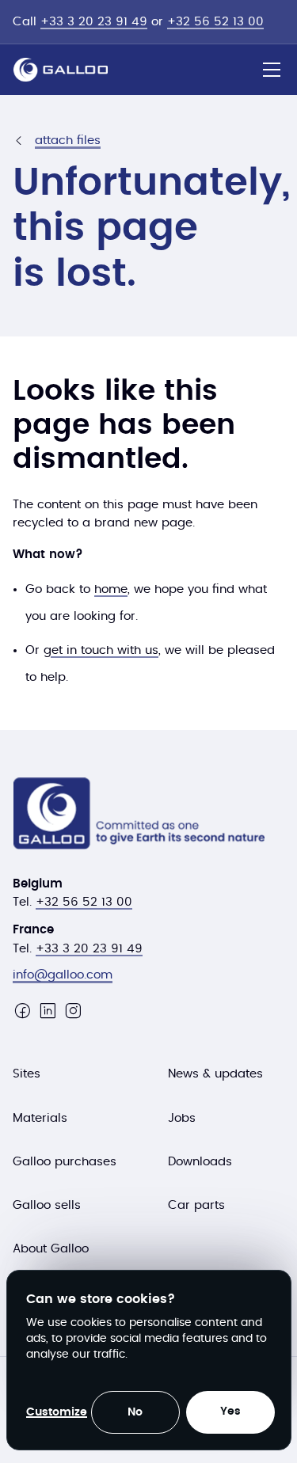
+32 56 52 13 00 (215, 22)
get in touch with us (101, 650)
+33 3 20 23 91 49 (93, 22)
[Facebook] (22, 1010)
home (111, 589)
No (135, 1412)
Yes (230, 1411)
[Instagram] (72, 1010)
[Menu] (271, 69)
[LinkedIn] (47, 1010)
